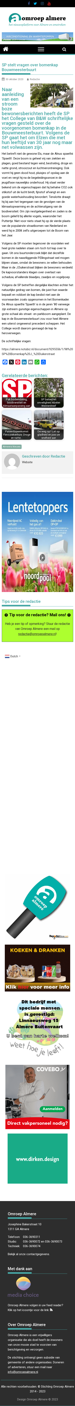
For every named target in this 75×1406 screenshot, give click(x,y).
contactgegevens (37, 1254)
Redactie (35, 79)
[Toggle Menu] (41, 49)
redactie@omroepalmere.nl (37, 634)
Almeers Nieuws (11, 446)
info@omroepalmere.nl (23, 1372)
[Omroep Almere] (5, 48)
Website (27, 462)
